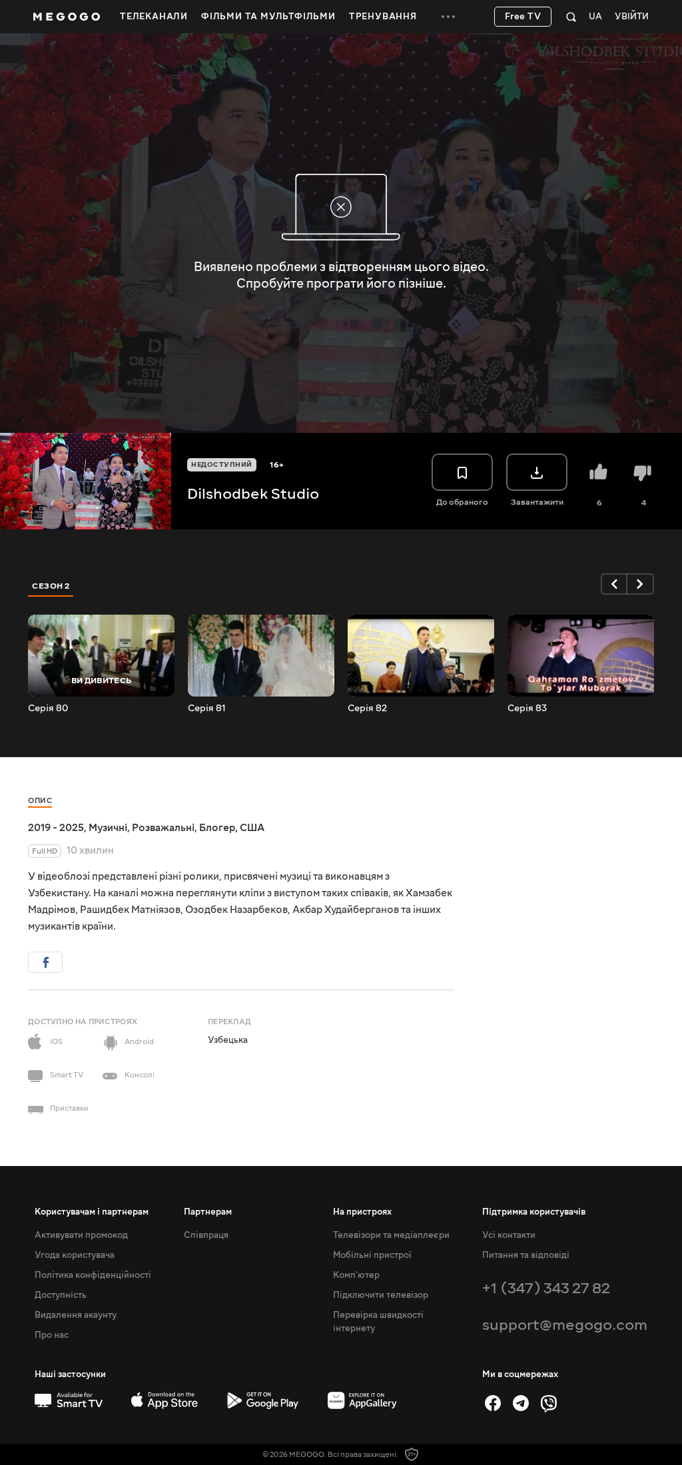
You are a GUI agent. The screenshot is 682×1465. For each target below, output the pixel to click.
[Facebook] (493, 1403)
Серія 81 (207, 709)
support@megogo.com (564, 1325)
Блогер (217, 827)
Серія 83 (527, 709)
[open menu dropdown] (448, 16)
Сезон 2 (51, 586)
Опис (40, 801)
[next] (640, 584)
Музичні (108, 827)
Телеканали (154, 17)
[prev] (614, 584)
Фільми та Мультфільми (268, 17)
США (252, 827)
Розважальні (163, 827)
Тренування (383, 17)
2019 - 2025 (56, 827)
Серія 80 (48, 709)
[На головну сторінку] (66, 16)
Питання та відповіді (525, 1255)
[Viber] (548, 1403)
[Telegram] (520, 1403)
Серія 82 (367, 709)
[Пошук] (571, 16)
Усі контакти (508, 1235)
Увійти (632, 17)
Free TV (523, 17)
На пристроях (362, 1212)
